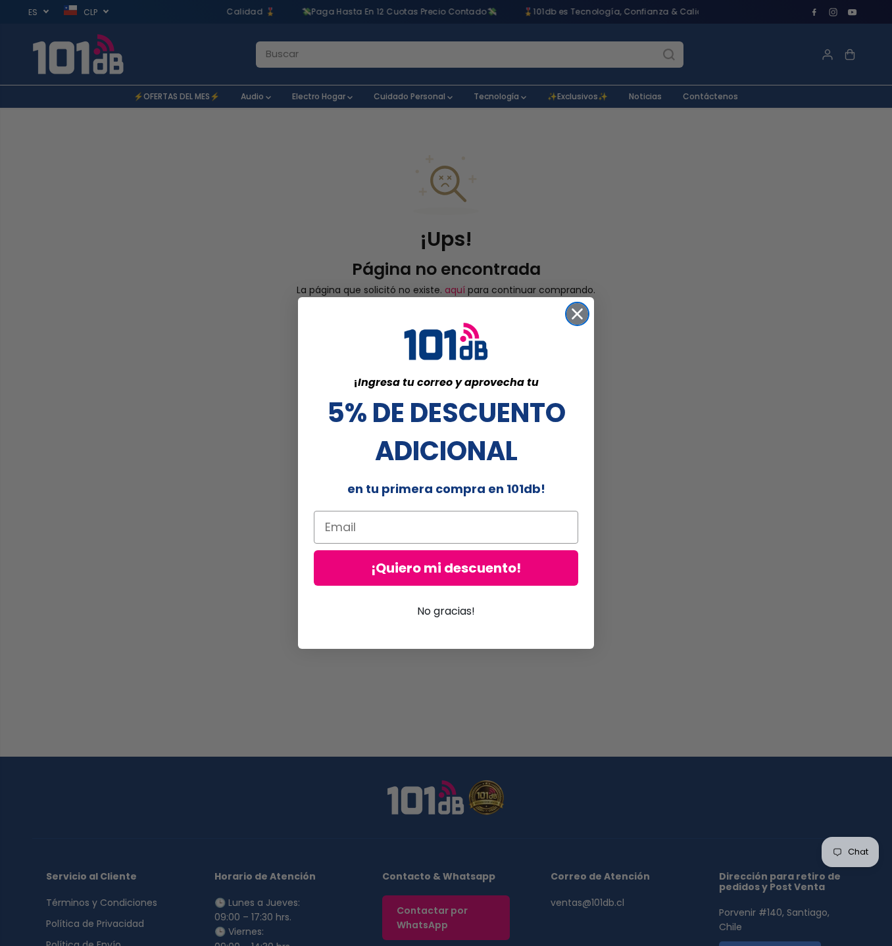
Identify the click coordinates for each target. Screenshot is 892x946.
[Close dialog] (577, 313)
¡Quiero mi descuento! (446, 568)
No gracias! (446, 611)
